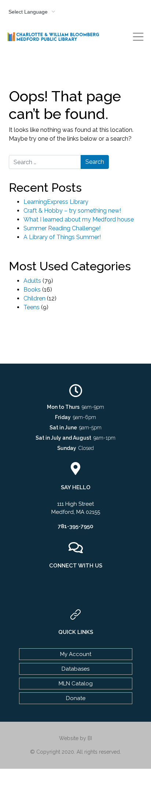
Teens (31, 307)
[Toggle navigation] (138, 37)
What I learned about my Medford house (78, 219)
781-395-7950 (75, 526)
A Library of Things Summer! (62, 237)
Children (34, 298)
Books (32, 289)
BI (90, 738)
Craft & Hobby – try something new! (72, 210)
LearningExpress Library (55, 201)
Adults (32, 280)
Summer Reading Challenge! (61, 228)
